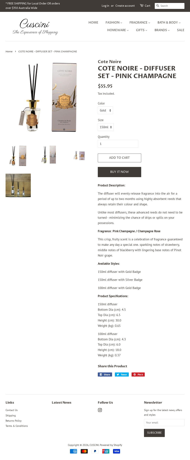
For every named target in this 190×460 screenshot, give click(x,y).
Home (93, 23)
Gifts (140, 30)
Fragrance (139, 23)
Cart (147, 6)
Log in (105, 6)
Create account (125, 6)
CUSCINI (94, 445)
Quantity (103, 137)
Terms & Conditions (17, 426)
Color (101, 103)
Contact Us (12, 410)
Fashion (113, 23)
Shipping (11, 415)
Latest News (61, 402)
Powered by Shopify (111, 445)
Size (101, 120)
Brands (161, 30)
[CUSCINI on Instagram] (100, 411)
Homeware (117, 30)
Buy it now (119, 172)
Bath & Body (168, 23)
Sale (180, 30)
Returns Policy (14, 420)
